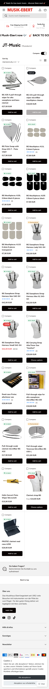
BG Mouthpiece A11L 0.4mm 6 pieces (35, 147)
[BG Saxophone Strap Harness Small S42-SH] (12, 328)
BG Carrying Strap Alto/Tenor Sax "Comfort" (34, 345)
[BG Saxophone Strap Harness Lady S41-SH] (36, 230)
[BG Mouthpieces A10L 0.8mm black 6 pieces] (12, 181)
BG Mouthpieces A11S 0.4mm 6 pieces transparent (11, 247)
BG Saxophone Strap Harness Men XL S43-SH (35, 296)
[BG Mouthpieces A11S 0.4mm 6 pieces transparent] (12, 230)
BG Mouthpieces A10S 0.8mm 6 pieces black (35, 196)
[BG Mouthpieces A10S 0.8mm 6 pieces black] (36, 181)
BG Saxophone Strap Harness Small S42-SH (12, 343)
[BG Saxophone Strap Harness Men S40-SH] (12, 279)
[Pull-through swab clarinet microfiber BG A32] (12, 432)
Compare (36, 53)
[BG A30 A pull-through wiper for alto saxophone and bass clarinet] (12, 80)
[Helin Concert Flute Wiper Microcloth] (12, 481)
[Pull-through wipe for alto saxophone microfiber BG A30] (36, 380)
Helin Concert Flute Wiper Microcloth (10, 496)
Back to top (24, 580)
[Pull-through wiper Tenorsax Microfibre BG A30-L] (36, 432)
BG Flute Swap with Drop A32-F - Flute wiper (10, 149)
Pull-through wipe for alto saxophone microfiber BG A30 (35, 397)
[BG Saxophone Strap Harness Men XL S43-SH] (36, 279)
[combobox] (24, 15)
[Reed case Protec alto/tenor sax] (12, 380)
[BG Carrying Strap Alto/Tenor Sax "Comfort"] (36, 328)
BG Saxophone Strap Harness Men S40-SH (11, 294)
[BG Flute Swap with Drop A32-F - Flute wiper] (12, 132)
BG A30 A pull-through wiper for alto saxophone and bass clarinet (11, 99)
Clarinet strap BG (33, 495)
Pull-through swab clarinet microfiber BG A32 (11, 449)
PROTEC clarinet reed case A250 (11, 542)
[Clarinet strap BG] (36, 481)
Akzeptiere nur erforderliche (24, 683)
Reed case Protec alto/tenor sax (9, 395)
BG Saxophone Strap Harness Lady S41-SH (35, 245)
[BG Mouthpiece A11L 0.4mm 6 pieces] (36, 132)
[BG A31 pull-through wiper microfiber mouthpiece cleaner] (36, 80)
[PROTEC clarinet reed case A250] (12, 527)
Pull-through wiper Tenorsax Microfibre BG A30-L (36, 449)
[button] (45, 10)
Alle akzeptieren (24, 677)
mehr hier (9, 610)
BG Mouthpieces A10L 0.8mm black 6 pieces (11, 196)
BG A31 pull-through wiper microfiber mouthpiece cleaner (35, 97)
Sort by (5, 59)
